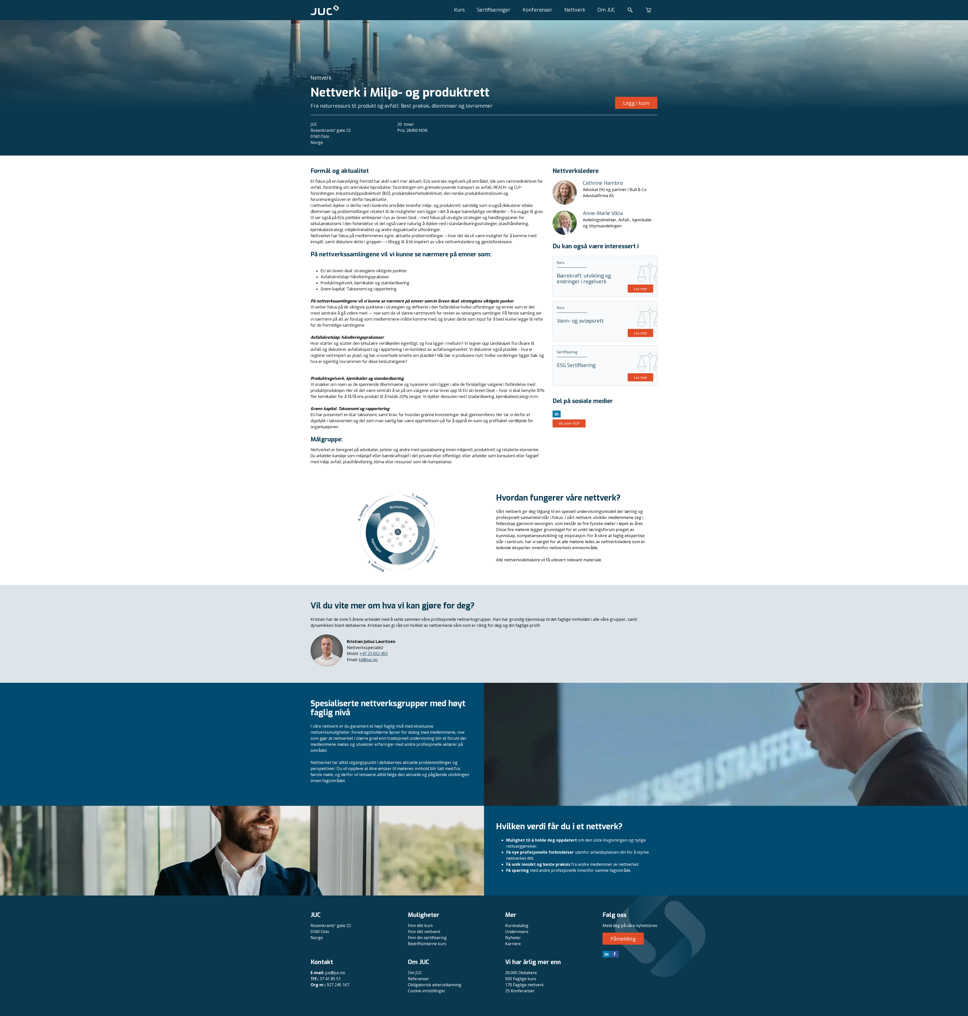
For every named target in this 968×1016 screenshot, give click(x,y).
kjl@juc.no (368, 659)
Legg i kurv (636, 103)
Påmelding (623, 938)
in (606, 954)
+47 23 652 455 (373, 653)
